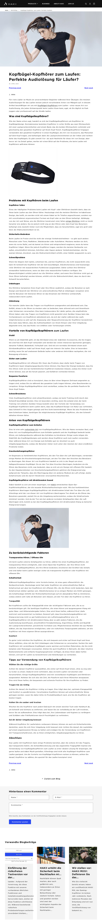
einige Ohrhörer (73, 221)
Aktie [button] (13, 94)
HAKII (53, 485)
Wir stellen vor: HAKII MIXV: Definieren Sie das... (82, 873)
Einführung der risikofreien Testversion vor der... (18, 873)
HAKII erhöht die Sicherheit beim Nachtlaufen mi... (50, 871)
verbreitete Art (31, 429)
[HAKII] (10, 3)
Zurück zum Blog (52, 779)
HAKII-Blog (14, 10)
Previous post (15, 88)
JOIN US (71, 3)
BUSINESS (46, 3)
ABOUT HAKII (59, 3)
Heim (6, 10)
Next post (88, 88)
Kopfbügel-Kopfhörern (48, 105)
